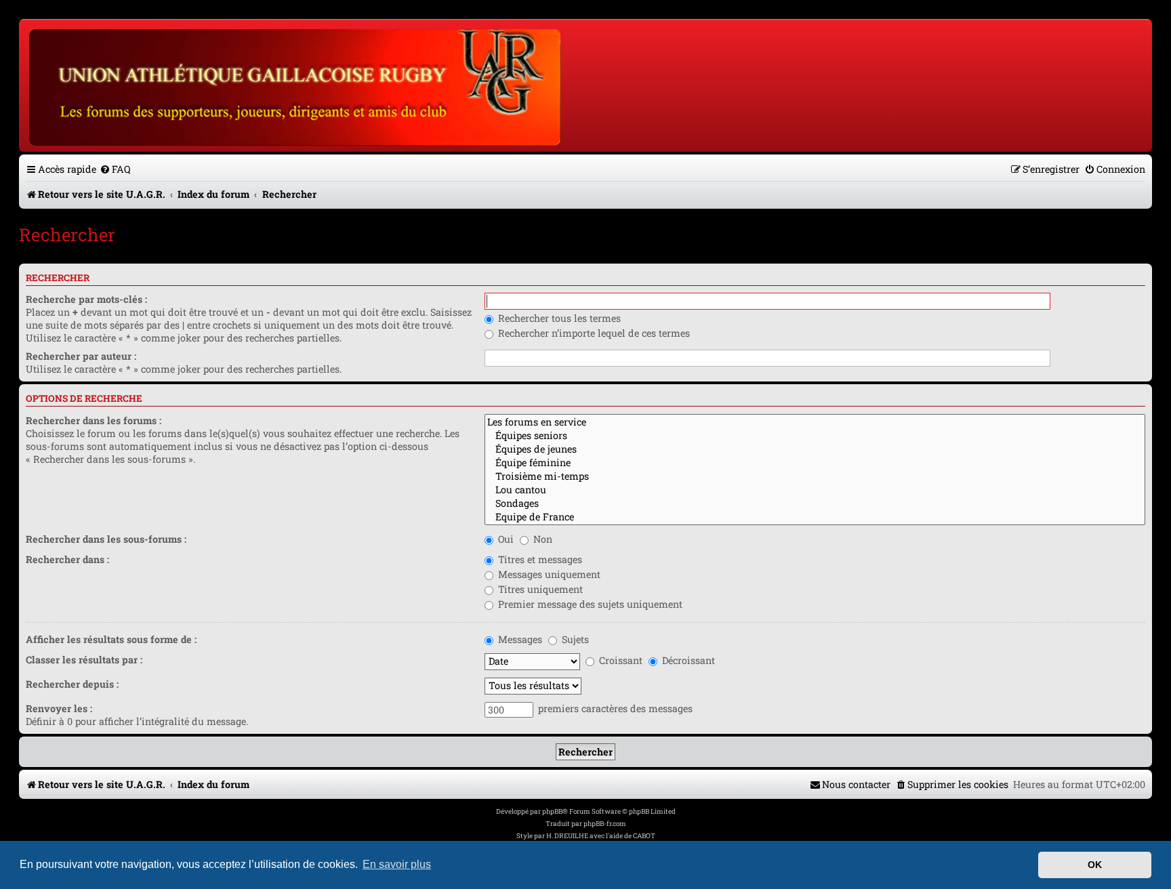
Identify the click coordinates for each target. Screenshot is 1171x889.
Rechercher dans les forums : (93, 420)
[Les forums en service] (815, 422)
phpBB (552, 811)
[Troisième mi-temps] (815, 476)
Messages (518, 639)
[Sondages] (815, 503)
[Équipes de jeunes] (815, 449)
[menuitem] (115, 169)
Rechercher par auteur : (81, 356)
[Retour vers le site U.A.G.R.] (295, 85)
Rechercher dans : (67, 559)
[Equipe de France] (815, 517)
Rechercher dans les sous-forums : (106, 539)
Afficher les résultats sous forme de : (111, 639)
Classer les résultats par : (84, 659)
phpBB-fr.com (604, 823)
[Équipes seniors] (815, 435)
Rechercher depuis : (72, 684)
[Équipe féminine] (815, 463)
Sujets (574, 639)
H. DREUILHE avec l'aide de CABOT (600, 835)
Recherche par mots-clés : (86, 299)
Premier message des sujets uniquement (588, 604)
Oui (504, 539)
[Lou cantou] (815, 490)
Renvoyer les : (59, 708)
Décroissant (687, 660)
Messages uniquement (547, 574)
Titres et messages (538, 559)
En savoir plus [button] (397, 864)
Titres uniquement (539, 589)
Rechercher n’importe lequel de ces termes (592, 333)
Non (541, 539)
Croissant (619, 660)
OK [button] (1095, 864)
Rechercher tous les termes (558, 318)
